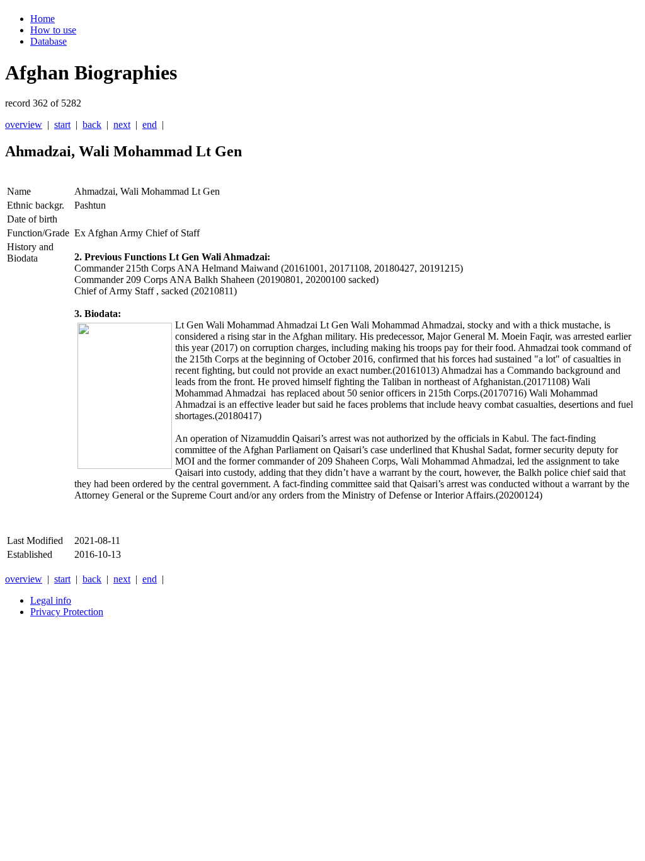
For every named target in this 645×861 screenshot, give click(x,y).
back (92, 124)
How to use (53, 30)
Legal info (50, 600)
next (121, 124)
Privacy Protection (66, 611)
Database (48, 41)
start (62, 124)
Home (42, 18)
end (149, 124)
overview (23, 124)
